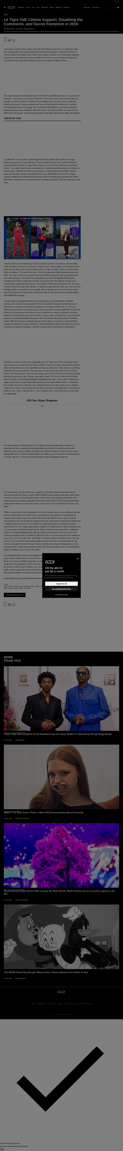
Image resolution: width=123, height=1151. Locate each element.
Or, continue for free (61, 595)
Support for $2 (61, 584)
